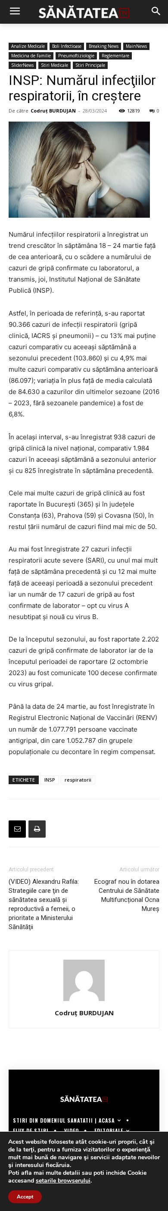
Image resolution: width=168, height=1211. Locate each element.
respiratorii (78, 779)
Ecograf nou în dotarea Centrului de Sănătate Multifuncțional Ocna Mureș (126, 895)
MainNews (136, 46)
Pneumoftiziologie (76, 56)
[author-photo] (84, 1000)
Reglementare (115, 56)
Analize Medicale (28, 46)
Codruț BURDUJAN (53, 110)
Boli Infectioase (66, 46)
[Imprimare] (37, 829)
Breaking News (103, 46)
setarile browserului (63, 1181)
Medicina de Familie (31, 56)
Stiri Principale (90, 65)
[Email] (17, 829)
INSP (49, 779)
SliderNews (22, 65)
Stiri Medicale (54, 65)
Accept (25, 1196)
